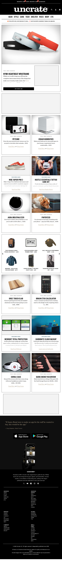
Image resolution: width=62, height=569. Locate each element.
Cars (22, 16)
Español (33, 513)
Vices (41, 16)
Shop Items (20, 146)
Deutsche (34, 516)
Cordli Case (16, 376)
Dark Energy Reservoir (46, 376)
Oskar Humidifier (46, 139)
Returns (6, 519)
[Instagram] (34, 483)
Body (47, 16)
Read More (11, 146)
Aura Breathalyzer (16, 217)
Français (33, 514)
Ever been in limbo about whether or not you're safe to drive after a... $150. (16, 220)
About (5, 526)
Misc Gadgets (11, 71)
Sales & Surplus (33, 503)
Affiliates (6, 529)
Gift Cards (33, 506)
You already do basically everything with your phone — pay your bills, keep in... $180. (46, 220)
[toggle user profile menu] (56, 10)
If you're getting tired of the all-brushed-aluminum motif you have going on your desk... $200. (16, 302)
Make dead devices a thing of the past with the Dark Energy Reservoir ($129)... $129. (46, 380)
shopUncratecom (32, 1)
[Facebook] (31, 483)
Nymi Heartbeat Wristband (16, 73)
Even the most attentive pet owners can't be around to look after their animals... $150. (16, 142)
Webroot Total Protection (16, 339)
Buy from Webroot (16, 349)
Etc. (5, 500)
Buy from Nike (16, 189)
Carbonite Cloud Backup (46, 339)
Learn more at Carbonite (46, 349)
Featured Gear (16, 177)
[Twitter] (24, 483)
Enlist (5, 530)
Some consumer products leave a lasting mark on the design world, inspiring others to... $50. (46, 302)
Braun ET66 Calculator (46, 298)
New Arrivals (33, 494)
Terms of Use (33, 528)
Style (16, 16)
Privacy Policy (33, 531)
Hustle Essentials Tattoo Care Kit (46, 180)
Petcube (16, 139)
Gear (10, 16)
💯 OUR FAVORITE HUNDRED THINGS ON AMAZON (42, 21)
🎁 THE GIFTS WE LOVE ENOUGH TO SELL (17, 21)
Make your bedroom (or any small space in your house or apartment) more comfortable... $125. (46, 143)
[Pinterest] (38, 483)
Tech (28, 16)
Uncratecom (21, 1)
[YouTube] (27, 483)
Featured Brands (33, 500)
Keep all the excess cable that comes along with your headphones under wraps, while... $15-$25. (16, 381)
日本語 (32, 517)
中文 (32, 519)
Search (51, 9)
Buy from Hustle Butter (46, 189)
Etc (52, 16)
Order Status (6, 513)
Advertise (7, 527)
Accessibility (35, 533)
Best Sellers (33, 497)
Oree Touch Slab (16, 298)
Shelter (34, 16)
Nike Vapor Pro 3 (16, 179)
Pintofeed (46, 217)
